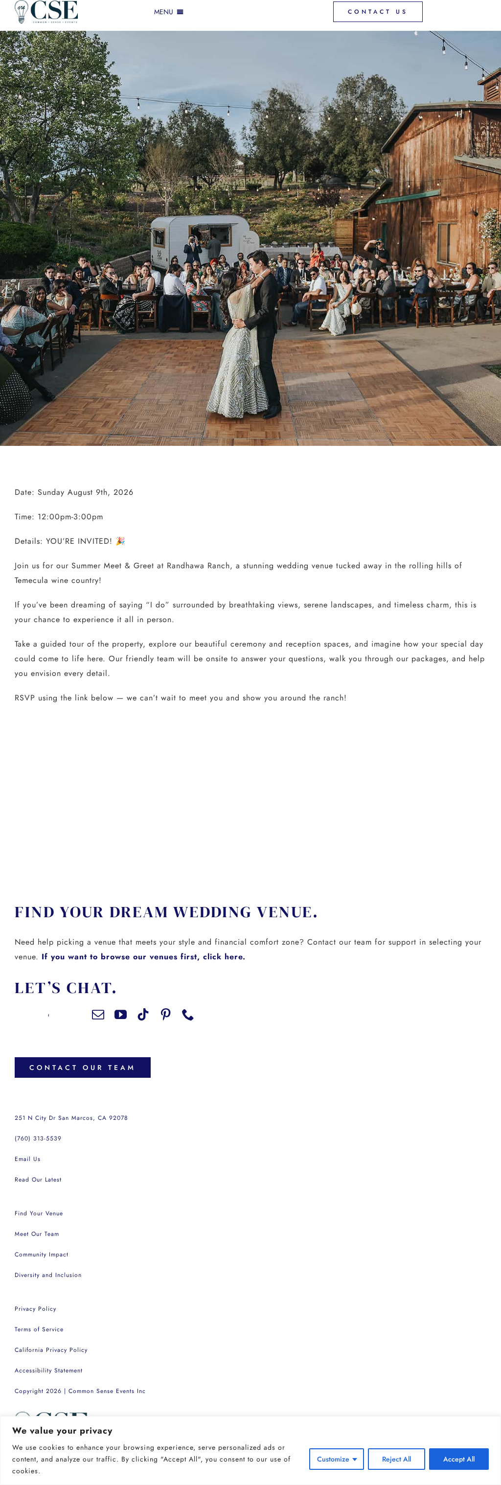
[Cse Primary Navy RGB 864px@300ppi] (51, 1415)
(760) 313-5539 (38, 1138)
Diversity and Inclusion (48, 1275)
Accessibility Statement (49, 1370)
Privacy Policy (35, 1308)
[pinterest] (165, 1014)
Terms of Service (39, 1329)
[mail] (98, 1014)
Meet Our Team (37, 1234)
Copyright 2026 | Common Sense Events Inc (80, 1391)
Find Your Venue (39, 1213)
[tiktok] (143, 1014)
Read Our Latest (38, 1179)
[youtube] (120, 1014)
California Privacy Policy (51, 1350)
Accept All (459, 1459)
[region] (250, 1450)
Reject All (396, 1459)
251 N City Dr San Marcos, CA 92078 (71, 1118)
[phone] (188, 1014)
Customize (333, 1459)
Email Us (28, 1159)
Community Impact (41, 1254)
